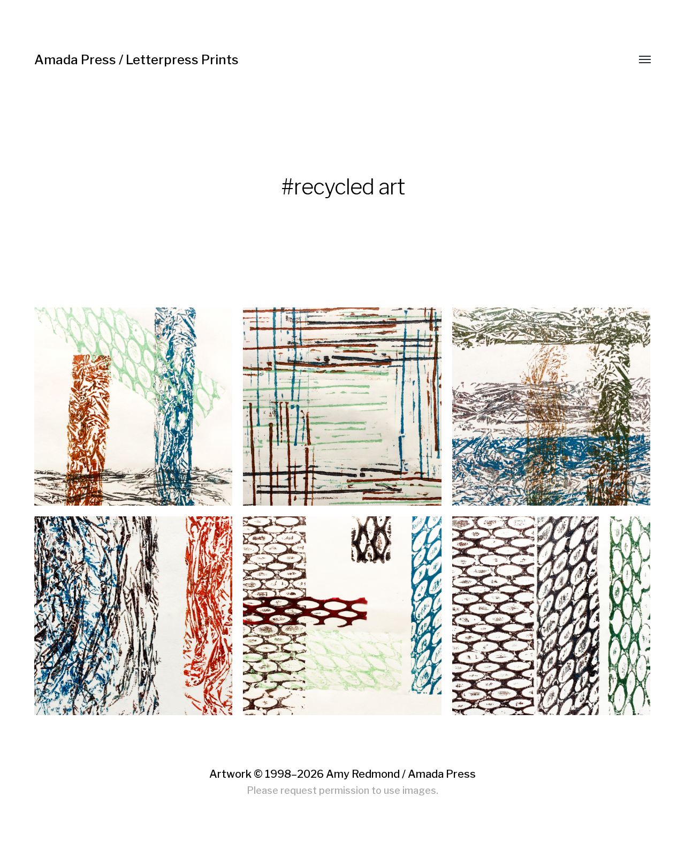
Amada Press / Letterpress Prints (136, 59)
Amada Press (442, 774)
